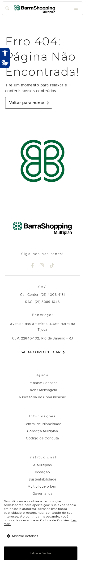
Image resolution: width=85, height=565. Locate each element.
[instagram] (42, 266)
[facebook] (32, 266)
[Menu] (76, 8)
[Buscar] (7, 8)
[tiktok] (52, 266)
